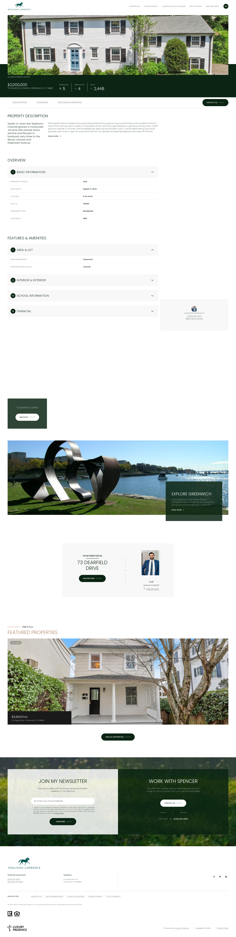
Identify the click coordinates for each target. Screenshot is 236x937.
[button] (215, 102)
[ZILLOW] (225, 876)
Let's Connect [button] (113, 896)
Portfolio (134, 6)
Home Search (151, 6)
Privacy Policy (59, 813)
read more (177, 510)
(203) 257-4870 (212, 6)
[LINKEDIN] (220, 876)
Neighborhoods (54, 896)
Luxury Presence (182, 928)
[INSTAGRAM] (214, 876)
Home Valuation (75, 896)
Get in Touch (195, 6)
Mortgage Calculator (173, 6)
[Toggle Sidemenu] (225, 6)
